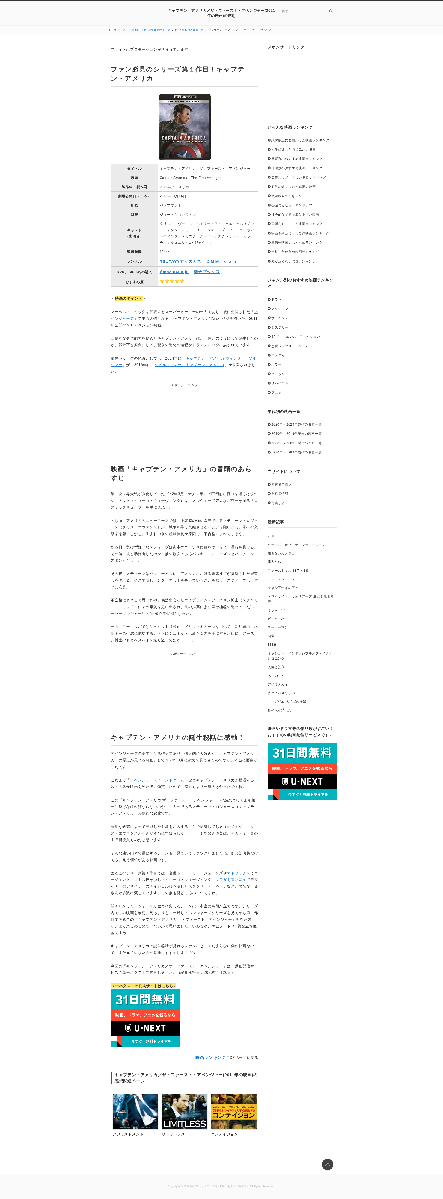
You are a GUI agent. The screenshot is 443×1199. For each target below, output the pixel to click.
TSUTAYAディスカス (180, 261)
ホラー (276, 364)
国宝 (271, 636)
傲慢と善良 (276, 667)
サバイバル (279, 383)
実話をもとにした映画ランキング (297, 224)
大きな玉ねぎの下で (283, 588)
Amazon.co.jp (174, 271)
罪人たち (274, 562)
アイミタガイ (278, 684)
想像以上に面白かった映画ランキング (300, 140)
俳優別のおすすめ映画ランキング (297, 168)
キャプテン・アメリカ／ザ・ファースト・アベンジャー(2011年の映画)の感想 (221, 13)
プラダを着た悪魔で (233, 880)
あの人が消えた (280, 710)
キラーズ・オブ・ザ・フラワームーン (297, 545)
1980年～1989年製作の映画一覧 (296, 452)
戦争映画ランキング (286, 196)
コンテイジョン (224, 1134)
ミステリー (279, 327)
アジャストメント (128, 1134)
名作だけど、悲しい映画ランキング (298, 177)
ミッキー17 (276, 610)
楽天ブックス (207, 271)
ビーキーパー (278, 619)
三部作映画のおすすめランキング (297, 242)
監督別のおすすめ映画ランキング (297, 159)
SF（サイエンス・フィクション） (297, 336)
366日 (272, 644)
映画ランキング (210, 1057)
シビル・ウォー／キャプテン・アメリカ (189, 365)
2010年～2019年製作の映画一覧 (150, 30)
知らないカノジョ (281, 553)
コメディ (278, 355)
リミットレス (173, 1134)
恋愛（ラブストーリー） (290, 346)
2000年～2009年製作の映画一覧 (296, 443)
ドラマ (276, 299)
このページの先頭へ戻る (327, 1164)
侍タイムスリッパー (283, 693)
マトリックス (238, 873)
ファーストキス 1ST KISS (288, 570)
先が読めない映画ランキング (293, 261)
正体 (271, 536)
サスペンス (279, 318)
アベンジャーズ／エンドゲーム (157, 780)
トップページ (116, 30)
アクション (279, 309)
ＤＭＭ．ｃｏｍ (221, 261)
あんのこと (276, 676)
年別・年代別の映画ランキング (295, 252)
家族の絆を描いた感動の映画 (293, 187)
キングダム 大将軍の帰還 (287, 701)
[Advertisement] (184, 417)
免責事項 (278, 503)
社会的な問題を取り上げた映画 (295, 214)
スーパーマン (278, 627)
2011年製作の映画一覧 (189, 30)
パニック (278, 374)
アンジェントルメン (283, 579)
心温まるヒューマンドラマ (291, 205)
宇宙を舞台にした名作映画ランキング (300, 233)
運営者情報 (279, 493)
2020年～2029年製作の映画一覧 (296, 424)
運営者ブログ (281, 484)
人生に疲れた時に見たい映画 (293, 149)
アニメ (276, 392)
